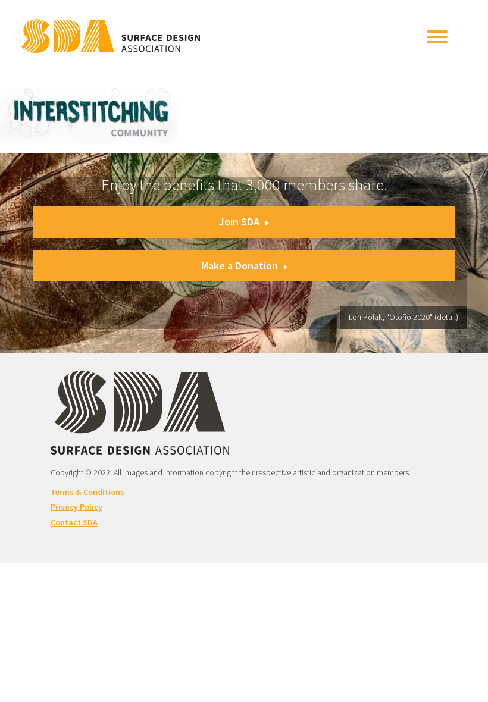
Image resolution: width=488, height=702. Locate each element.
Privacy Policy (76, 507)
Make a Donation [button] (239, 265)
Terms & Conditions (87, 492)
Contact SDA (74, 522)
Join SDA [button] (239, 221)
